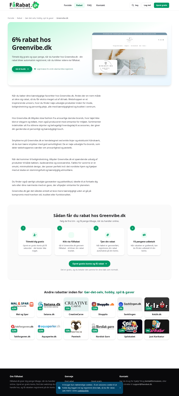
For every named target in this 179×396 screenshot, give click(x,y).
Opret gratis (161, 5)
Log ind (147, 5)
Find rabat (69, 381)
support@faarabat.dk (142, 384)
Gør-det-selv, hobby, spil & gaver (39, 18)
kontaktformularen (153, 381)
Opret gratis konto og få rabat (88, 263)
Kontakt (100, 5)
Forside (68, 5)
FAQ (89, 5)
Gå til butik (21, 69)
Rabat (79, 5)
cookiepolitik (83, 390)
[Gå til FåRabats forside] (24, 5)
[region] (89, 319)
